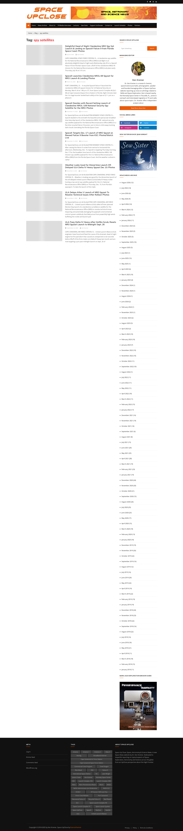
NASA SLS (106, 788)
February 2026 (127, 215)
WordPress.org (31, 768)
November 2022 (127, 356)
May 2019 (125, 583)
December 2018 (127, 610)
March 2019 (126, 594)
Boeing (79, 756)
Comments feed (32, 762)
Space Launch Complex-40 (98, 803)
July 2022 (125, 377)
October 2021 (126, 426)
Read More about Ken (138, 108)
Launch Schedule (119, 25)
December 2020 (127, 480)
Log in (28, 752)
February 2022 (127, 404)
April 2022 (125, 394)
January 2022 (126, 410)
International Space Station (82, 774)
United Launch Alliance (98, 814)
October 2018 (126, 621)
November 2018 (127, 615)
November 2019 (127, 550)
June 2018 (125, 642)
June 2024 (125, 302)
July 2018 (125, 637)
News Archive (42, 25)
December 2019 (127, 545)
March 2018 (126, 659)
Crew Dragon (104, 766)
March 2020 (126, 529)
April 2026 (125, 204)
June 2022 (125, 383)
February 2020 (127, 534)
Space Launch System (103, 806)
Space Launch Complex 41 (81, 806)
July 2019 (125, 572)
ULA (78, 814)
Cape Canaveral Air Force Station (91, 759)
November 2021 (127, 421)
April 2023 (125, 329)
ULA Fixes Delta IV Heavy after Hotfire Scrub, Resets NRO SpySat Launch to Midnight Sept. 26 (90, 223)
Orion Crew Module (81, 795)
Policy (135, 828)
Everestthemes (75, 827)
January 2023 (126, 345)
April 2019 (125, 588)
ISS (96, 774)
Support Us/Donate (96, 25)
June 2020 (125, 513)
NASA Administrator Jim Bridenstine (85, 788)
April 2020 (125, 523)
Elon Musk (78, 770)
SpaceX (89, 810)
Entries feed (30, 757)
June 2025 (125, 258)
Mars (74, 785)
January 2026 (126, 220)
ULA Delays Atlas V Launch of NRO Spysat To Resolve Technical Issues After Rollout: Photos (87, 193)
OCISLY (78, 792)
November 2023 (127, 312)
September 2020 (127, 496)
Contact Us (108, 25)
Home (34, 25)
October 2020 (126, 491)
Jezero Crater (76, 777)
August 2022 (126, 372)
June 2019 (125, 578)
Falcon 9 (105, 770)
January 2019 (126, 605)
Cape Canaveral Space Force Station (91, 763)
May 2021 (125, 453)
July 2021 (125, 442)
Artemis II (97, 752)
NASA (109, 785)
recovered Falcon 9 (78, 799)
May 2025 (125, 264)
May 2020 (125, 518)
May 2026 (125, 199)
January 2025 (126, 280)
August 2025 (126, 247)
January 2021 (126, 475)
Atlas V (108, 752)
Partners (137, 25)
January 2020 (126, 540)
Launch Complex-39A (86, 781)
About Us (52, 25)
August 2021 (126, 437)
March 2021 (126, 464)
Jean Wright (106, 774)
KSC (73, 781)
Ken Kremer (80, 54)
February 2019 (127, 599)
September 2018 (127, 626)
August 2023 (126, 323)
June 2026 (125, 193)
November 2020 (127, 486)
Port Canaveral (103, 795)
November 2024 (127, 291)
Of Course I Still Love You (99, 792)
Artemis (75, 752)
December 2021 (127, 415)
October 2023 (126, 318)
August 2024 (126, 296)
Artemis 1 (86, 752)
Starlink (107, 810)
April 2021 (125, 458)
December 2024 (127, 285)
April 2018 (125, 653)
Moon (101, 785)
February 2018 (127, 664)
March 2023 (126, 334)
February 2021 (127, 469)
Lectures (76, 25)
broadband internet (100, 756)
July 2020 (125, 507)
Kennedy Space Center (103, 777)
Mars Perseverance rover (87, 785)
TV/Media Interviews (64, 25)
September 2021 (127, 431)
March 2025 (126, 274)
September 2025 (127, 242)
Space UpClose (77, 810)
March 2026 (126, 210)
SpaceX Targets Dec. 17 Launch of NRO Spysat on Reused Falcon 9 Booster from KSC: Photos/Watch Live (89, 135)
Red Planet (107, 799)
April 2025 (125, 269)
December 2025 (127, 226)
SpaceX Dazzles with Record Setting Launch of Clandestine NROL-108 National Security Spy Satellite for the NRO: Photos (87, 105)
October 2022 (126, 361)
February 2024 (127, 307)
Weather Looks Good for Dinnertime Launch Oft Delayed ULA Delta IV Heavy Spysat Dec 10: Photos (90, 166)
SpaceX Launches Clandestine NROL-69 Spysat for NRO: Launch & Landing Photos (89, 77)
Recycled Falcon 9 (94, 799)
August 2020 (126, 502)
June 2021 (125, 448)
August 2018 (126, 632)
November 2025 (127, 231)
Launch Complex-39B (104, 781)
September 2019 (127, 561)
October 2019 (126, 556)
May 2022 (125, 388)
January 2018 (126, 670)
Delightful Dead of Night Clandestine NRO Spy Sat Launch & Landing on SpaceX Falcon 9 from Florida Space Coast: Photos (89, 48)
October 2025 (126, 237)
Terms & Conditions (146, 828)
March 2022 (126, 399)
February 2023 (127, 339)
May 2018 (125, 648)
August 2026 (126, 183)
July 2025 (125, 253)
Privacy (127, 828)
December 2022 (127, 350)
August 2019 (126, 567)
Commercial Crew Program (83, 766)
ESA (92, 770)
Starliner (98, 810)
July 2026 (125, 188)
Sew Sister (84, 25)
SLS (77, 803)
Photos (130, 25)
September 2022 (127, 366)
